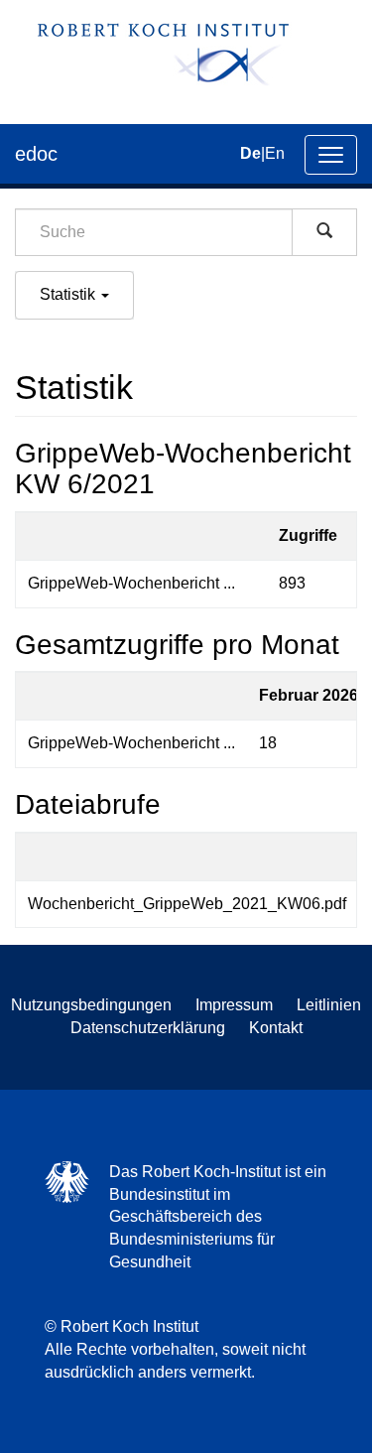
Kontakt (276, 1027)
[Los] (324, 232)
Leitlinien (329, 1004)
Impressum (234, 1004)
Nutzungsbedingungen (91, 1004)
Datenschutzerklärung (147, 1027)
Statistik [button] (69, 294)
